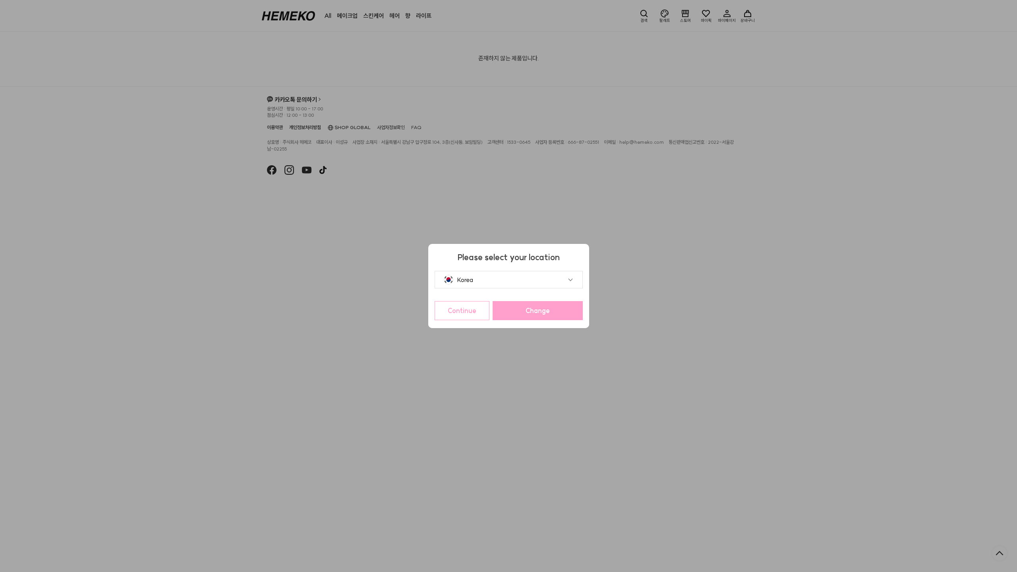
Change (538, 311)
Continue (462, 311)
